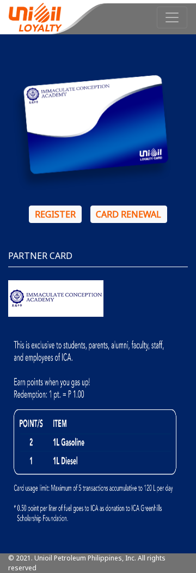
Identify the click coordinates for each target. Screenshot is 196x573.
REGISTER (55, 214)
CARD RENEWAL (128, 214)
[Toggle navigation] (172, 17)
